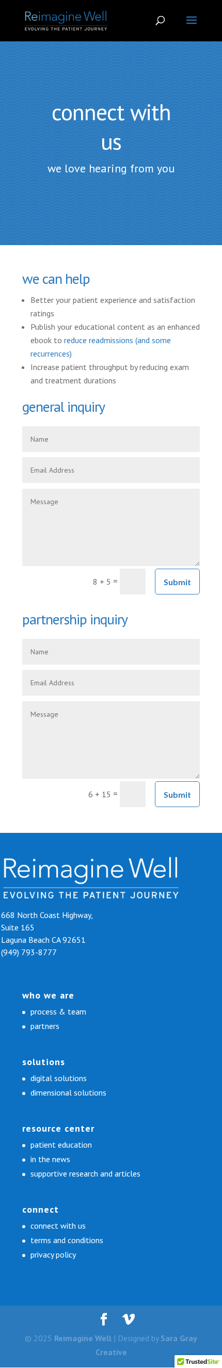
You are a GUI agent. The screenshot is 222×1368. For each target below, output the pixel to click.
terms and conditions (66, 1240)
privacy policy (53, 1254)
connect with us (58, 1225)
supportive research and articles (85, 1173)
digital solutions (58, 1078)
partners (44, 1026)
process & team (58, 1011)
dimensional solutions (68, 1092)
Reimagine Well (83, 1338)
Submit (177, 582)
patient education (61, 1144)
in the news (50, 1159)
